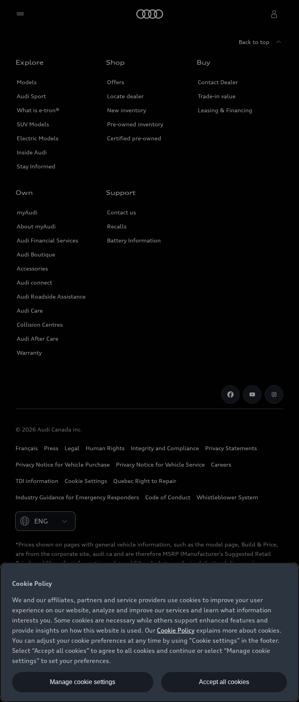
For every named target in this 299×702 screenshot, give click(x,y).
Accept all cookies (224, 682)
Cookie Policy (176, 630)
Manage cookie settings (82, 682)
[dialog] (149, 632)
